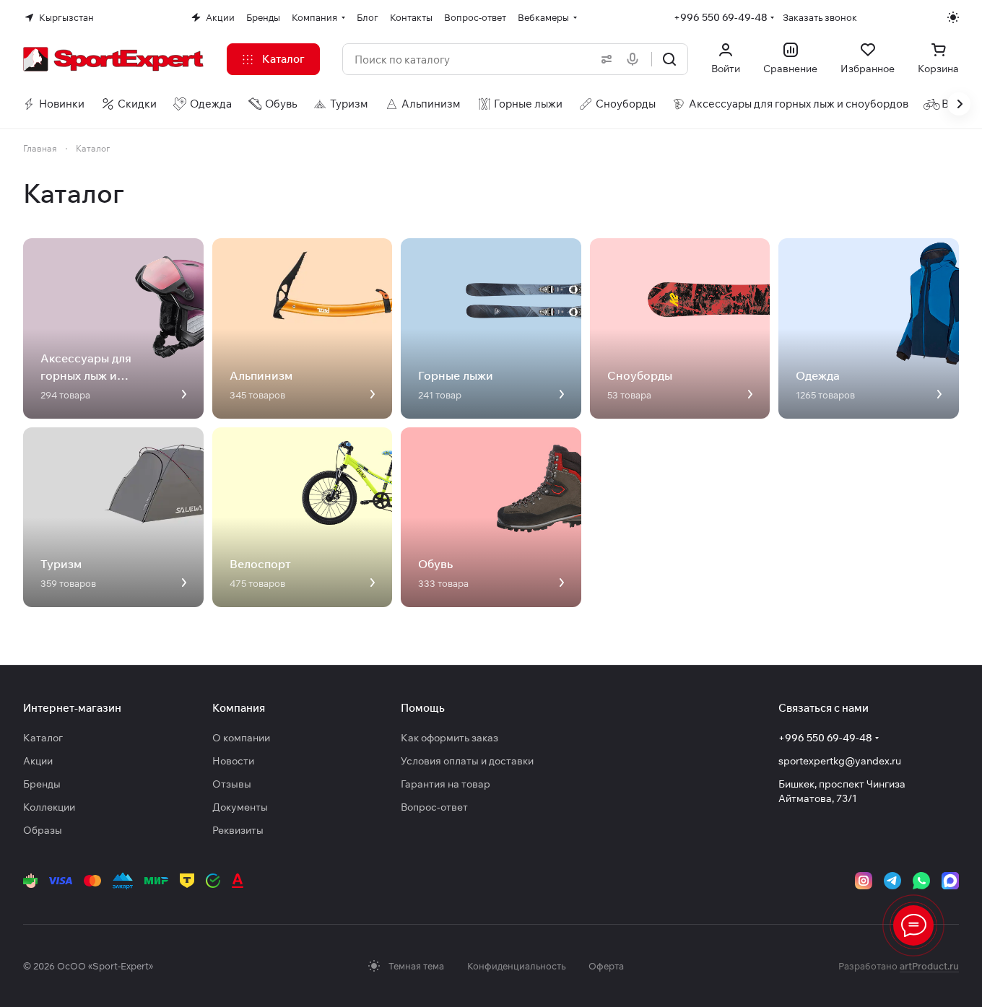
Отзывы (231, 783)
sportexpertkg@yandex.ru (839, 760)
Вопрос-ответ (434, 807)
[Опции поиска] (604, 59)
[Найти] (669, 59)
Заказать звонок (820, 17)
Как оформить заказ (449, 737)
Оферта (606, 966)
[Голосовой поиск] (635, 59)
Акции (38, 760)
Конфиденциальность (516, 966)
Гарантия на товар (445, 783)
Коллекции (49, 807)
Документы (240, 807)
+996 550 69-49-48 (721, 17)
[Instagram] (863, 880)
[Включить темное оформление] (953, 17)
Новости (233, 760)
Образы (42, 830)
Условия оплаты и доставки (467, 760)
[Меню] (913, 925)
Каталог (43, 737)
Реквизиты (238, 830)
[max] (950, 880)
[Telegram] (892, 880)
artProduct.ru (929, 966)
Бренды (42, 783)
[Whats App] (921, 880)
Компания (238, 708)
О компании (241, 737)
